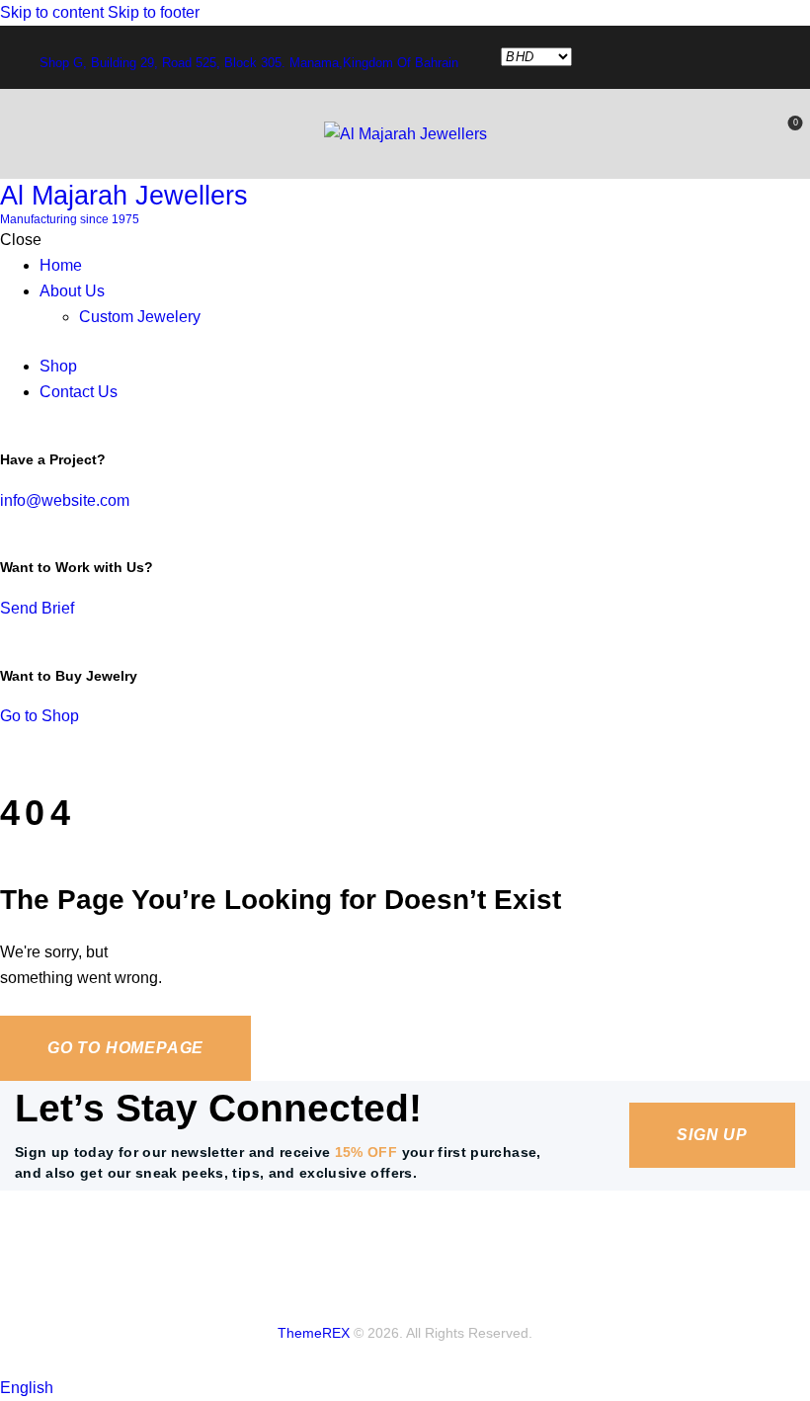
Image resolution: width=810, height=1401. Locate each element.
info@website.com (64, 500)
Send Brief (37, 608)
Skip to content (52, 12)
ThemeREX (314, 1333)
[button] (405, 1388)
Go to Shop (39, 715)
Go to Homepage (125, 1047)
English (26, 1387)
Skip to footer (154, 12)
